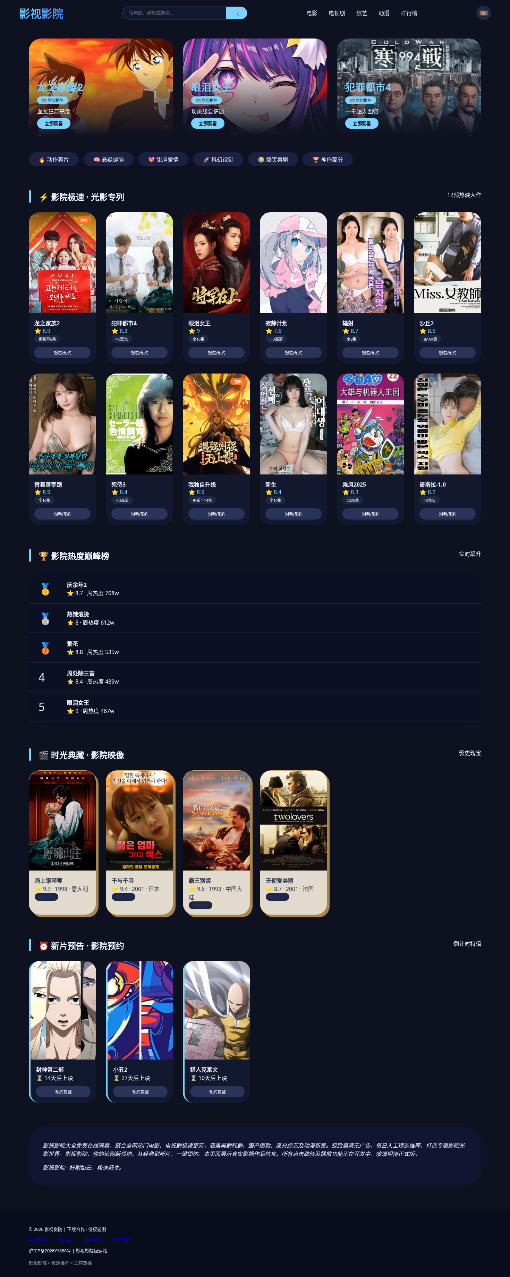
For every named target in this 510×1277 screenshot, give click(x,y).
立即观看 (54, 123)
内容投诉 (121, 1240)
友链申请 (93, 1240)
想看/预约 (62, 353)
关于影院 (38, 1240)
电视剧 (337, 13)
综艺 (361, 13)
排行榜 (409, 13)
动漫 (384, 13)
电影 (311, 13)
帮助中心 (66, 1240)
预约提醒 (63, 1092)
